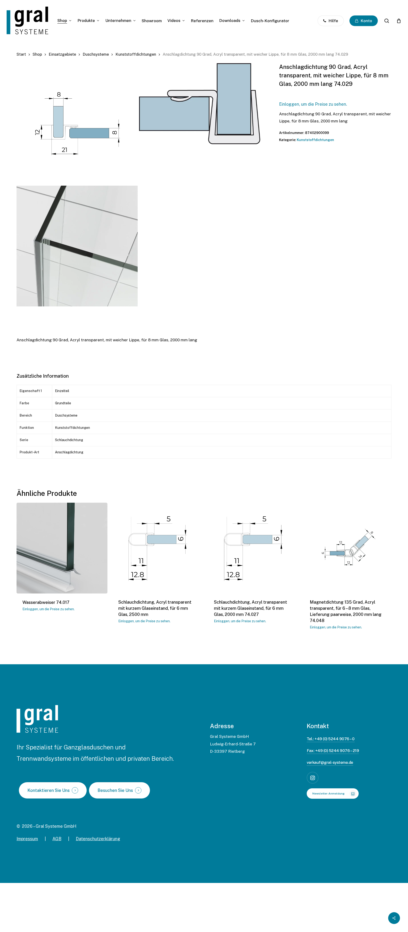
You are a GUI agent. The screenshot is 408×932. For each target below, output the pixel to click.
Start (21, 54)
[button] (333, 793)
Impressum (27, 838)
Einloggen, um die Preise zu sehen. (313, 104)
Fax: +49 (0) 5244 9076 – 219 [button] (333, 750)
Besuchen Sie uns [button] (115, 790)
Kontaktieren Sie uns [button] (48, 790)
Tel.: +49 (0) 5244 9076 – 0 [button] (331, 738)
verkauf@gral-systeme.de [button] (330, 762)
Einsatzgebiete (62, 54)
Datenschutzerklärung (98, 838)
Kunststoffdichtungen (135, 54)
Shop (37, 54)
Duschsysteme (96, 54)
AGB (56, 838)
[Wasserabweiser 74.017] (62, 548)
